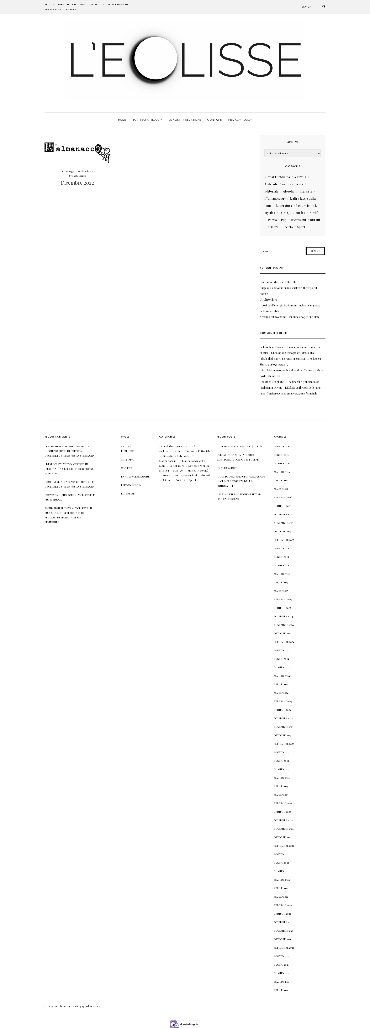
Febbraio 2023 (283, 803)
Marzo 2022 (281, 896)
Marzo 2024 (281, 692)
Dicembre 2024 (283, 616)
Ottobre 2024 (282, 633)
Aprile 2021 (281, 990)
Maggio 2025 (282, 573)
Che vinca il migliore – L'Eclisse (278, 382)
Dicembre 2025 (283, 514)
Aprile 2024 (281, 684)
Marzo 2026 (281, 488)
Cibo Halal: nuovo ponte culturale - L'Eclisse (286, 370)
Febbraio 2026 (283, 497)
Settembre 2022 (284, 845)
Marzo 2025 (281, 590)
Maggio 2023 (282, 777)
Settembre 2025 (284, 539)
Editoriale (271, 191)
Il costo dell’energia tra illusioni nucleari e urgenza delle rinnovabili (241, 481)
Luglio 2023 (281, 760)
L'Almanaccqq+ (66, 171)
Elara (47, 1006)
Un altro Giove (268, 299)
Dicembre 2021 (283, 922)
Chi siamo (78, 4)
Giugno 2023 (281, 769)
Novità (313, 213)
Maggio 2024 (282, 675)
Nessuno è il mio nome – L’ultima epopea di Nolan (289, 317)
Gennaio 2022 (282, 913)
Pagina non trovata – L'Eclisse (277, 387)
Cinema (297, 184)
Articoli (50, 4)
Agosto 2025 (281, 548)
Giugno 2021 (281, 973)
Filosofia (288, 191)
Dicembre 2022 (77, 182)
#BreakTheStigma (277, 177)
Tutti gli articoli (146, 120)
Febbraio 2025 (283, 599)
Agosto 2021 (281, 956)
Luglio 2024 (281, 658)
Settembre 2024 (284, 641)
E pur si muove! (309, 382)
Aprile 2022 (281, 888)
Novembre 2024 (284, 624)
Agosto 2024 (282, 650)
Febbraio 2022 (283, 905)
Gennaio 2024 (282, 709)
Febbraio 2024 (283, 701)
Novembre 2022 (283, 828)
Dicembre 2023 (283, 718)
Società (288, 227)
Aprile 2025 (281, 582)
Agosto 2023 (281, 752)
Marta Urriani (79, 175)
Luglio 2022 (281, 862)
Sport (301, 227)
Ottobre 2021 (282, 939)
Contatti (93, 4)
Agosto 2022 (281, 854)
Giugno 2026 (282, 463)
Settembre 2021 (284, 947)
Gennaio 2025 (282, 607)
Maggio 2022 (282, 879)
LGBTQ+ (285, 213)
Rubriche (64, 4)
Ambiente (271, 184)
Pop (284, 220)
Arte (285, 184)
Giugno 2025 (281, 565)
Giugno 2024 (282, 667)
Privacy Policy (54, 9)
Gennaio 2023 (282, 811)
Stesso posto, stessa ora (299, 353)
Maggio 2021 (281, 981)
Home (122, 120)
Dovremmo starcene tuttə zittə (278, 282)
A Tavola (300, 177)
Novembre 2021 (283, 930)
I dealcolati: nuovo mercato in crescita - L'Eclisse (289, 358)
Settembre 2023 (284, 743)
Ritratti (315, 220)
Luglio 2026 (281, 454)
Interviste (305, 191)
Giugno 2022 (281, 871)
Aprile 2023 (281, 786)
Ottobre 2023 (282, 735)
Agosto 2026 (282, 446)
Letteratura (284, 206)
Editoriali (72, 9)
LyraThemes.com (91, 1006)
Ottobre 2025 (282, 531)
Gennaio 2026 (282, 505)
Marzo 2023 (281, 794)
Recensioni (298, 220)
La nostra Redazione (115, 4)
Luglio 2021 (281, 964)
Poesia (272, 220)
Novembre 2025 (283, 522)
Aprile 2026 (281, 480)
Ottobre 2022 (282, 837)
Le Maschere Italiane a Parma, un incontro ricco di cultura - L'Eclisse (67, 451)
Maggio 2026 (282, 471)
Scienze (273, 227)
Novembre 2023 (283, 726)
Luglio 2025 (281, 556)
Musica (300, 213)
